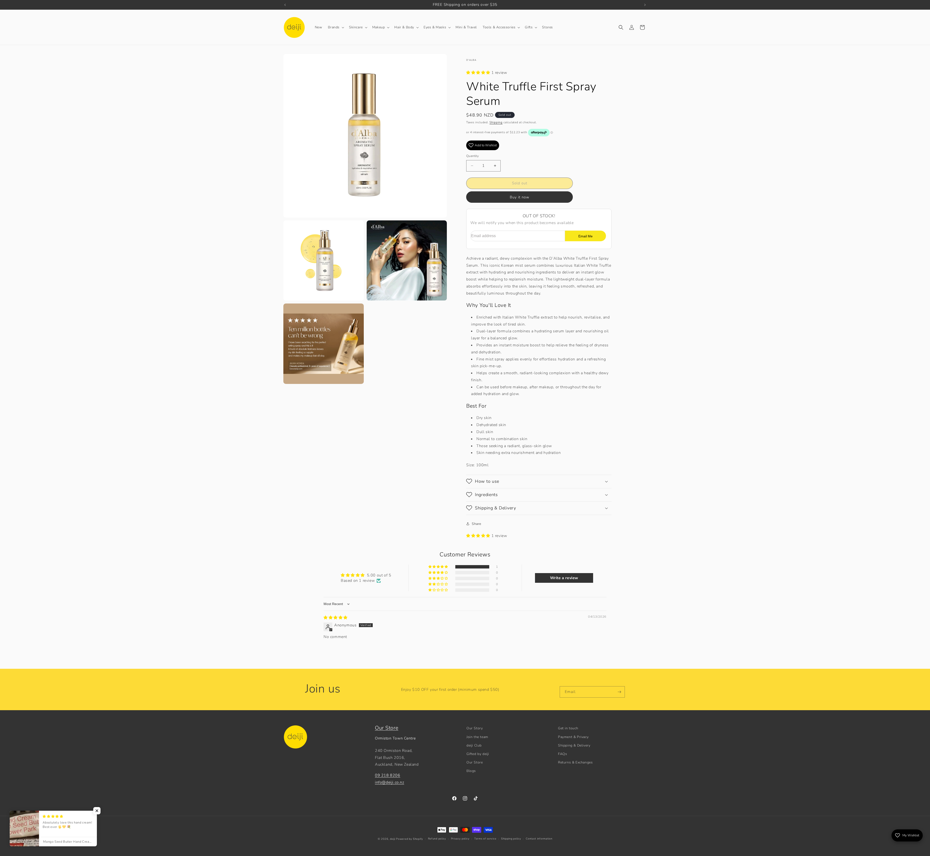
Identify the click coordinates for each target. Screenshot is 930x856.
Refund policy (437, 838)
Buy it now (519, 197)
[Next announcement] (645, 4)
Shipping (496, 122)
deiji (392, 839)
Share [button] (476, 523)
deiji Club (474, 745)
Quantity (472, 156)
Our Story (474, 728)
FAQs (562, 753)
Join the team (477, 736)
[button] (335, 27)
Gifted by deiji (477, 753)
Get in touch (568, 728)
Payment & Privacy (573, 736)
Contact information (539, 838)
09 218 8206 (387, 775)
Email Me (585, 236)
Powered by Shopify (409, 839)
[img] (336, 618)
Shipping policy (511, 838)
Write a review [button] (564, 578)
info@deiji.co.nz (389, 782)
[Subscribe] (619, 692)
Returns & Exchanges (575, 762)
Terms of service (485, 838)
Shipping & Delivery (574, 745)
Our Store (386, 727)
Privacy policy (460, 838)
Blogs (471, 771)
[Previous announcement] (285, 4)
